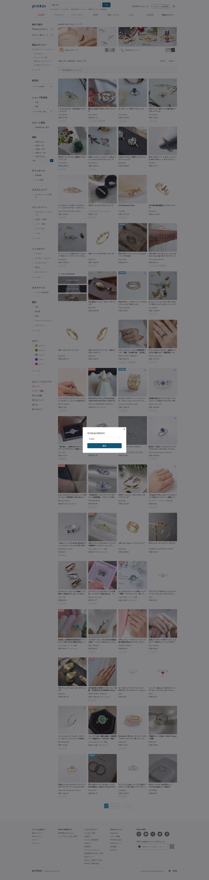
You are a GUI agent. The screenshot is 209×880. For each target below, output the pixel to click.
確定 (104, 445)
